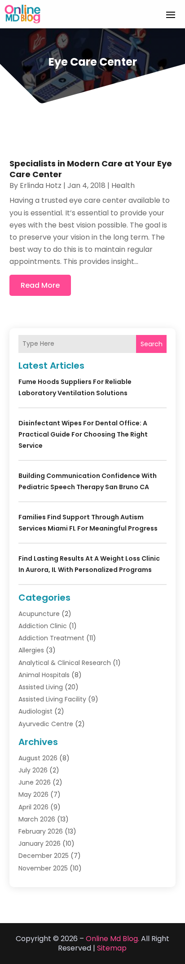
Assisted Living (40, 687)
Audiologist (35, 711)
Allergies (31, 650)
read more (40, 285)
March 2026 (36, 819)
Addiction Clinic (42, 625)
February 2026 (40, 831)
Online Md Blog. (112, 938)
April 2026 (33, 807)
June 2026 (34, 782)
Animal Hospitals (44, 674)
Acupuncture (39, 613)
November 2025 (43, 868)
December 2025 (43, 855)
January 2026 (39, 843)
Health (123, 185)
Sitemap (112, 948)
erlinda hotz (41, 185)
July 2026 (33, 770)
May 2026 (33, 794)
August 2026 (37, 758)
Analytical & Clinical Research (64, 662)
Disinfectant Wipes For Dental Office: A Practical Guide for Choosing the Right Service (83, 434)
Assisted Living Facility (52, 699)
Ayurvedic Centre (45, 723)
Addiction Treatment (51, 638)
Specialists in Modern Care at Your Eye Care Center (90, 168)
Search (152, 343)
